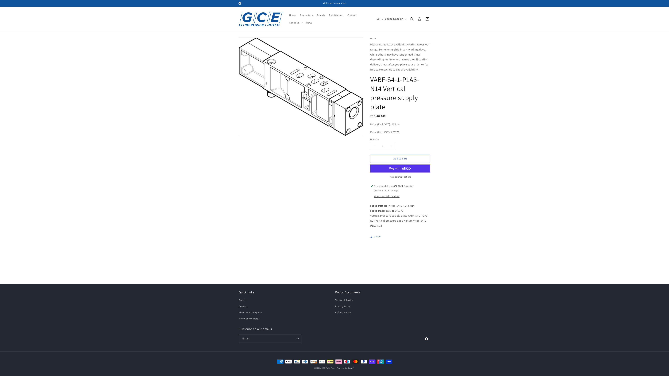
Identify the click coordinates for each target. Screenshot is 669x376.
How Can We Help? (249, 318)
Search (242, 300)
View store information (386, 196)
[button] (306, 15)
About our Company (250, 312)
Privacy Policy (342, 306)
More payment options (400, 176)
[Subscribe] (297, 339)
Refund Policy (343, 312)
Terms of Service (344, 300)
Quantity (374, 139)
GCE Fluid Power (328, 368)
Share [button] (377, 236)
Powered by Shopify (346, 368)
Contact (243, 306)
